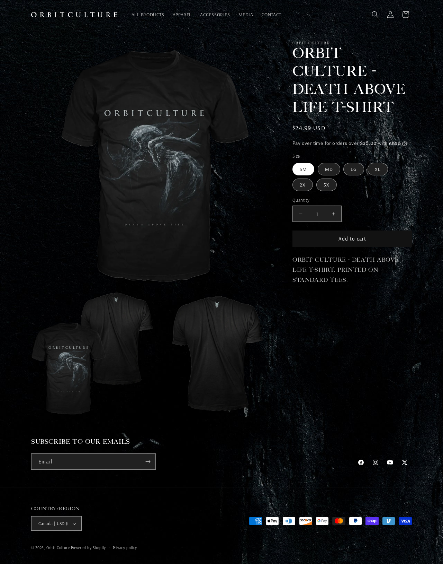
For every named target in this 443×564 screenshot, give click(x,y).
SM (303, 169)
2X (303, 185)
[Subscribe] (147, 461)
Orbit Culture (58, 548)
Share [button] (305, 301)
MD (329, 169)
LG (354, 169)
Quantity (300, 200)
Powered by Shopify (88, 548)
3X (326, 185)
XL (378, 169)
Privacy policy (125, 547)
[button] (375, 14)
